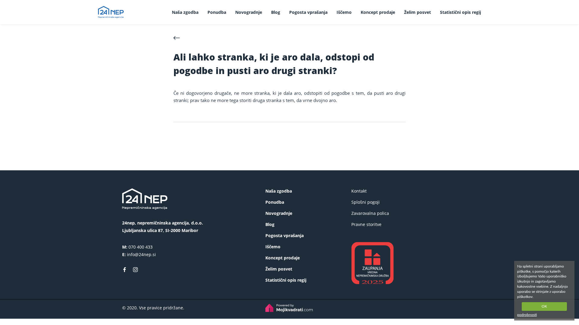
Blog (275, 12)
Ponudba (216, 12)
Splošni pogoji (365, 202)
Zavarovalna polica (370, 213)
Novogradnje (248, 12)
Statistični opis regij (460, 12)
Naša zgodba (185, 12)
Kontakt (359, 191)
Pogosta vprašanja (308, 12)
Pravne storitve (366, 224)
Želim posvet (417, 12)
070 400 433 (140, 247)
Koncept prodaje (378, 12)
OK (544, 306)
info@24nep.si (141, 254)
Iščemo (344, 12)
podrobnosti (527, 315)
